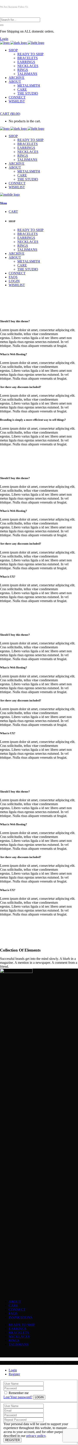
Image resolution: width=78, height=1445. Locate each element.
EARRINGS (17, 1329)
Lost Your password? (17, 1397)
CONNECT (17, 1309)
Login (4, 39)
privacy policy (36, 1436)
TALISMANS (19, 1344)
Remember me (19, 1393)
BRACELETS (19, 1332)
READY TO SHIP (22, 1325)
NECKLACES (19, 1336)
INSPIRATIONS (20, 1317)
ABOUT (15, 1301)
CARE (13, 1305)
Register (14, 1374)
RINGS (14, 1340)
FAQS (13, 1313)
